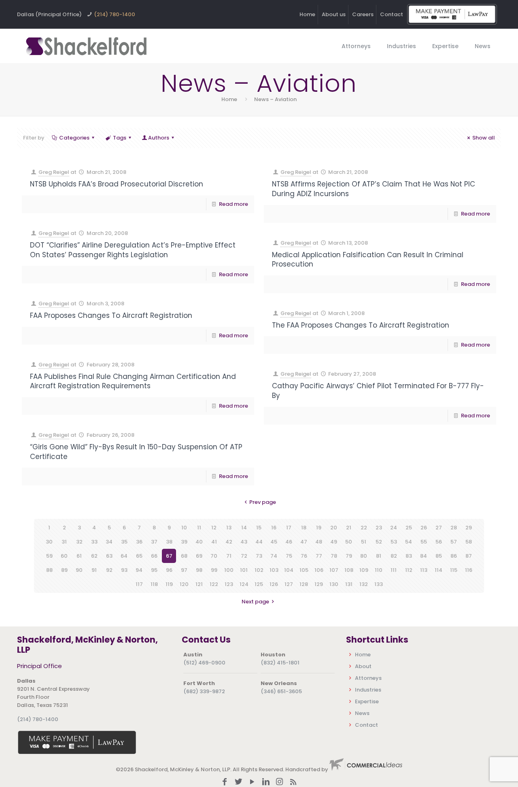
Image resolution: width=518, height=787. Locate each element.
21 (348, 527)
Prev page (262, 502)
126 (274, 584)
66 (154, 556)
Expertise (367, 701)
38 (169, 542)
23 (379, 527)
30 (49, 542)
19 (318, 527)
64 (124, 556)
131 (348, 584)
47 (303, 542)
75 (289, 556)
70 (213, 556)
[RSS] (293, 782)
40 (199, 542)
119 (169, 584)
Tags (119, 138)
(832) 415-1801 (280, 662)
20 (333, 527)
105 (303, 570)
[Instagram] (279, 782)
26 (423, 527)
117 (139, 584)
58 (468, 542)
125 (259, 584)
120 (184, 584)
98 (199, 570)
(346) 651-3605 (281, 691)
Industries (368, 690)
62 (94, 556)
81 (378, 556)
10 (184, 527)
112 (408, 570)
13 (228, 527)
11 (199, 527)
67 (169, 556)
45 (273, 542)
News (362, 713)
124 (244, 584)
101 (244, 570)
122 (214, 584)
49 (333, 542)
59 (49, 556)
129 (318, 584)
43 (243, 542)
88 (49, 570)
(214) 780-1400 (114, 14)
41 (214, 542)
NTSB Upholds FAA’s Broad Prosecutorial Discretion (116, 184)
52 (379, 542)
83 (408, 556)
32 (79, 542)
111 (394, 570)
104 (288, 570)
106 (318, 570)
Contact (391, 14)
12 (214, 527)
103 (274, 570)
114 (438, 570)
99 (214, 570)
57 (453, 542)
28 (453, 527)
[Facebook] (224, 782)
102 (259, 570)
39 (184, 542)
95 (154, 570)
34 (109, 542)
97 (184, 570)
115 (453, 570)
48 (318, 542)
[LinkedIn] (266, 782)
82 (394, 556)
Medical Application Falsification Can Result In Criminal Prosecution (367, 259)
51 (363, 542)
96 (169, 570)
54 (408, 542)
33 (94, 542)
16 (273, 527)
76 (304, 556)
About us (334, 14)
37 (154, 542)
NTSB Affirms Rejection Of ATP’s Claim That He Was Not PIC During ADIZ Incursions (373, 189)
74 (273, 556)
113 (423, 570)
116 (468, 570)
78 (334, 556)
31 (64, 542)
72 (244, 556)
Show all (483, 138)
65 (139, 556)
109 (363, 570)
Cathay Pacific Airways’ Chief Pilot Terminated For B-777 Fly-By (378, 390)
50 (348, 542)
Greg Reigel (53, 172)
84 (423, 556)
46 (288, 542)
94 (139, 570)
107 (333, 570)
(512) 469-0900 (204, 662)
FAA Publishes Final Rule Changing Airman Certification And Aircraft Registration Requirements (133, 381)
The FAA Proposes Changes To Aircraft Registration (360, 325)
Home (307, 14)
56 (438, 542)
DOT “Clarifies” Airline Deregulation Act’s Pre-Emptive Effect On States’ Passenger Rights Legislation (133, 250)
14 (244, 527)
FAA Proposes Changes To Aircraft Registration (111, 315)
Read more (233, 204)
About (363, 666)
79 (349, 556)
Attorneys (368, 678)
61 (79, 556)
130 (333, 584)
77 (319, 556)
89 (64, 570)
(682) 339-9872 (204, 691)
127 (288, 584)
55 (423, 542)
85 (438, 556)
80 (363, 556)
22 (364, 527)
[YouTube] (252, 782)
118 (154, 584)
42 (228, 542)
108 (348, 570)
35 (124, 542)
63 (109, 556)
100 (229, 570)
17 (288, 527)
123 (229, 584)
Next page (255, 601)
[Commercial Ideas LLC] (365, 769)
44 (259, 542)
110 (378, 570)
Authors (158, 138)
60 (64, 556)
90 (79, 570)
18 (303, 527)
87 (468, 556)
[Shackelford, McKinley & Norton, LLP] (85, 46)
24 (393, 527)
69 (199, 556)
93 (124, 570)
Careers (363, 14)
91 (94, 570)
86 (453, 556)
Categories (74, 138)
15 (258, 527)
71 (228, 556)
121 (199, 584)
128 (303, 584)
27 (438, 527)
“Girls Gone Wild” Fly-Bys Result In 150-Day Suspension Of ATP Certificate (136, 451)
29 (468, 527)
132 (363, 584)
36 (139, 542)
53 (394, 542)
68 (184, 556)
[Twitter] (238, 782)
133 (378, 584)
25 (408, 527)
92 (109, 570)
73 (259, 556)
